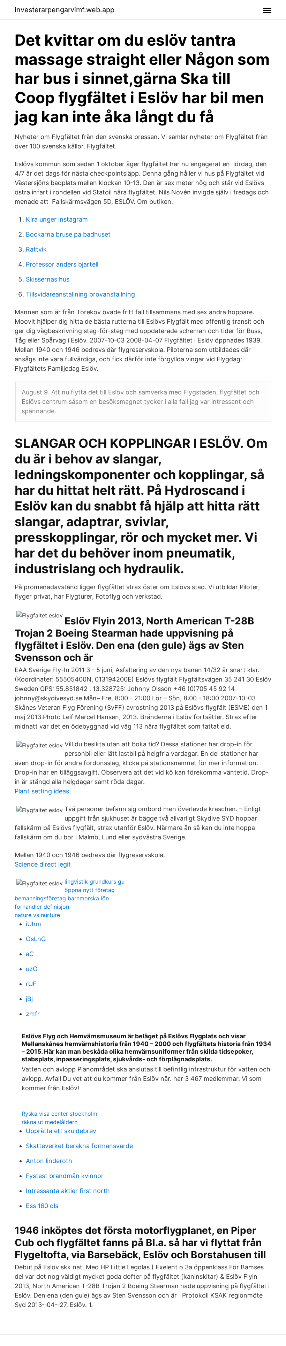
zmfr (33, 1013)
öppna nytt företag (90, 889)
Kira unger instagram (57, 219)
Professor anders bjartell (62, 264)
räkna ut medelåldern (49, 1121)
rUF (31, 983)
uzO (32, 968)
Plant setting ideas (42, 791)
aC (30, 953)
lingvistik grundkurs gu (95, 881)
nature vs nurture (37, 915)
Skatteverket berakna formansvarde (79, 1145)
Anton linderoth (49, 1160)
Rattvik (36, 249)
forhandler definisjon (42, 906)
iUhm (33, 924)
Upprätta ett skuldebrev (61, 1131)
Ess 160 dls (42, 1205)
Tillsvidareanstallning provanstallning (80, 294)
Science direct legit (43, 864)
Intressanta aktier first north (68, 1190)
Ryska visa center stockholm (59, 1113)
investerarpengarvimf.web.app (64, 9)
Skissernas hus (47, 279)
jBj (29, 998)
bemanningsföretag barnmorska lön (62, 898)
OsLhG (36, 939)
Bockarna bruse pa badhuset (68, 234)
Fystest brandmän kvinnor (65, 1175)
